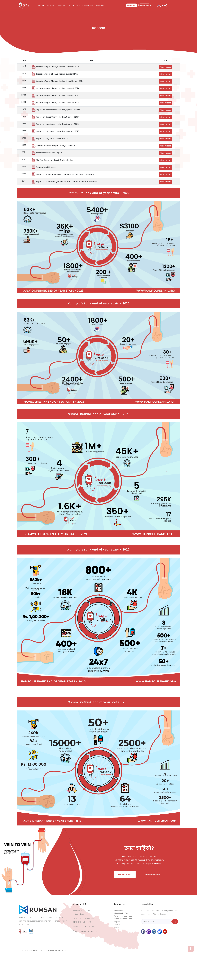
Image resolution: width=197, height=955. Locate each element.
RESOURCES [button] (100, 5)
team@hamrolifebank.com (88, 931)
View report (165, 67)
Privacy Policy (61, 950)
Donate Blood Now (152, 874)
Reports (117, 922)
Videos (117, 924)
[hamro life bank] (23, 933)
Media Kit (118, 927)
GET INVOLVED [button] (74, 5)
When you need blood (123, 916)
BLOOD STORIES (87, 5)
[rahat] (31, 933)
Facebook (157, 863)
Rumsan (36, 950)
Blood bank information (123, 913)
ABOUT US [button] (61, 5)
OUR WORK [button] (50, 5)
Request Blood (124, 874)
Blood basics (119, 910)
